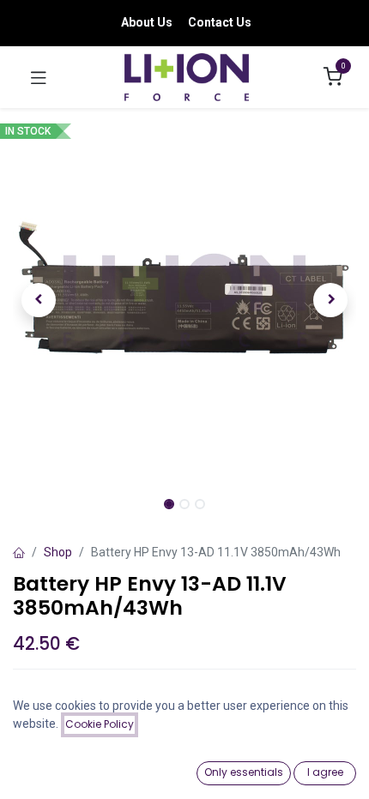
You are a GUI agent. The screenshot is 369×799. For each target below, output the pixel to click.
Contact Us (219, 22)
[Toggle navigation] (39, 77)
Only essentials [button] (243, 772)
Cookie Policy (99, 724)
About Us (146, 22)
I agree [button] (325, 772)
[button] (38, 300)
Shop (58, 552)
